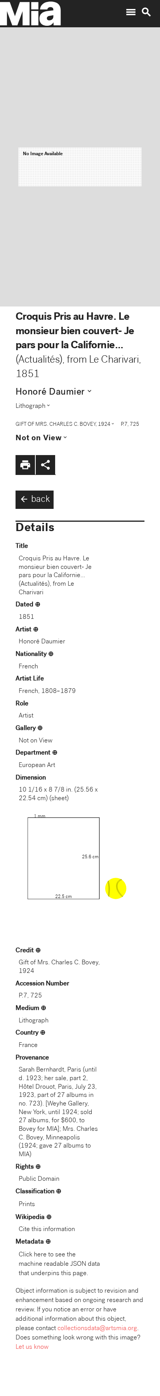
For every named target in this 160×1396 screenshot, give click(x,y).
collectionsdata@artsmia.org (97, 1328)
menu (131, 12)
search (146, 12)
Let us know (32, 1347)
